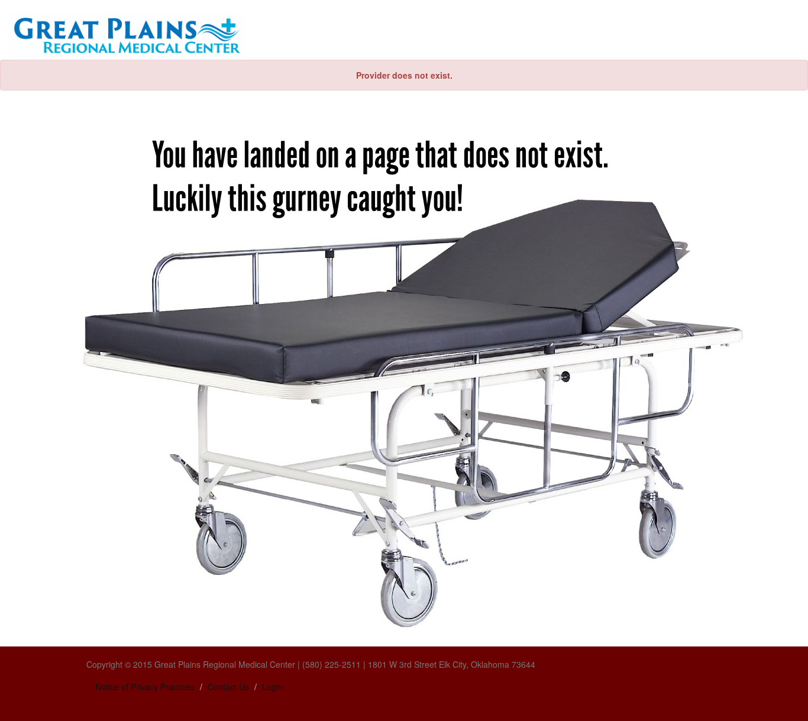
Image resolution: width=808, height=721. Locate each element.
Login (272, 687)
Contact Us (228, 687)
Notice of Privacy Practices (145, 687)
